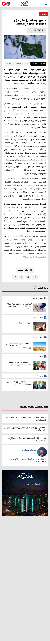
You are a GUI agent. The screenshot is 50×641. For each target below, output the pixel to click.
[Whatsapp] (28, 277)
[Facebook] (15, 277)
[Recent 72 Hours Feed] (8, 4)
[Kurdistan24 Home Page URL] (25, 3)
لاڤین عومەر (23, 270)
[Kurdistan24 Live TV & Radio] (4, 4)
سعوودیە (9, 63)
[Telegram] (35, 277)
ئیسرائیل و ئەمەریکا (22, 63)
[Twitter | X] (22, 277)
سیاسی (43, 14)
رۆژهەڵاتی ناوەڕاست (38, 63)
